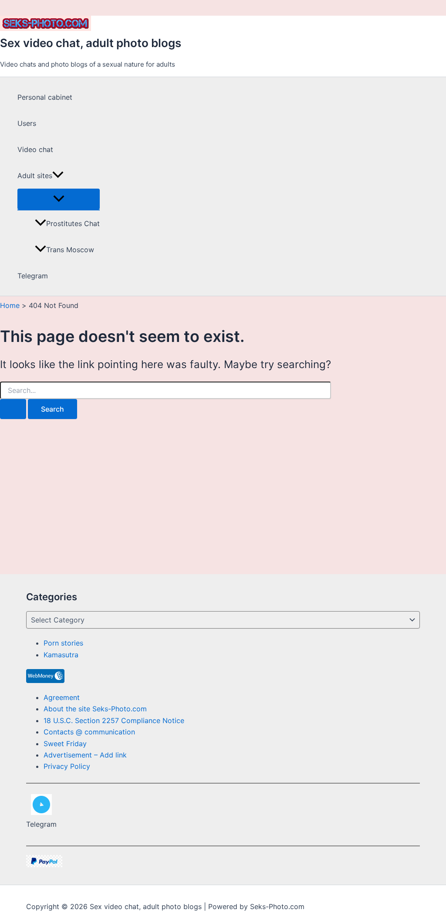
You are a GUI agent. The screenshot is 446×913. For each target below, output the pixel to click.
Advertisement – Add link (85, 755)
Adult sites (34, 175)
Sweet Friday (65, 743)
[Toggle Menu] (58, 199)
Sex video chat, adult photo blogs (90, 43)
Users (26, 123)
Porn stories (63, 643)
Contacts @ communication (89, 731)
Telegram (32, 275)
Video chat (35, 149)
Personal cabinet (44, 97)
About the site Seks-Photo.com (95, 708)
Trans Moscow (70, 249)
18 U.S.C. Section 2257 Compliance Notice (114, 720)
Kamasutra (61, 654)
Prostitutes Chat (73, 223)
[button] (58, 175)
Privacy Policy (67, 766)
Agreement (62, 697)
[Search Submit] (13, 409)
